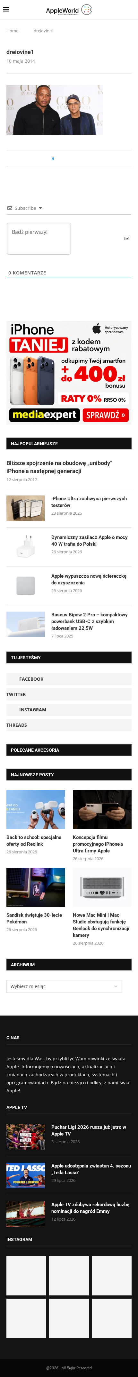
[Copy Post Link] (73, 159)
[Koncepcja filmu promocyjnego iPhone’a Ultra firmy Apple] (102, 809)
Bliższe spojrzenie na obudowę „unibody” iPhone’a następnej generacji (59, 467)
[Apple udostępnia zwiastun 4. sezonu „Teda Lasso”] (25, 1175)
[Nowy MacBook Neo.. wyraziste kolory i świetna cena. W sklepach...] (26, 1318)
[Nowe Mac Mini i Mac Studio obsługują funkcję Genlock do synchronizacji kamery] (102, 887)
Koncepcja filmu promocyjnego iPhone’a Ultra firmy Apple (98, 844)
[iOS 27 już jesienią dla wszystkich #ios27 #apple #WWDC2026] (68, 1275)
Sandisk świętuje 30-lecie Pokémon (34, 918)
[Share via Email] (82, 159)
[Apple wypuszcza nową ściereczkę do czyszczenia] (25, 585)
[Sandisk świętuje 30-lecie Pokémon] (35, 887)
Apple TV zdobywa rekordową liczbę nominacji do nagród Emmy (90, 1208)
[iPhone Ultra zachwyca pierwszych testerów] (25, 508)
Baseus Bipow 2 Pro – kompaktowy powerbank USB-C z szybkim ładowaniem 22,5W (89, 621)
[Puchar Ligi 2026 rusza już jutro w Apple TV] (25, 1137)
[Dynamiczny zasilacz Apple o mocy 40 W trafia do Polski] (25, 547)
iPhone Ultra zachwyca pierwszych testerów (89, 502)
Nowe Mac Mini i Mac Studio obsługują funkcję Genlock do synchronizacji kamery (101, 925)
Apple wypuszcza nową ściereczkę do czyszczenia (88, 579)
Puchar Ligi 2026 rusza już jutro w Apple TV (88, 1130)
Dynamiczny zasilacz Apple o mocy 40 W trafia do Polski (89, 540)
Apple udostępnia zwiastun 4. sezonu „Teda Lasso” (91, 1169)
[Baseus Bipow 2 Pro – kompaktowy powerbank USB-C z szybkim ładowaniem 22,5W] (25, 624)
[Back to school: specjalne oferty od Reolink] (35, 809)
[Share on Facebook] (64, 159)
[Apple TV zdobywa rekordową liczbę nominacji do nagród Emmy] (25, 1214)
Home (12, 31)
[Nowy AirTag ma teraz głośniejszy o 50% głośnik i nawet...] (112, 1318)
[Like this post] (57, 159)
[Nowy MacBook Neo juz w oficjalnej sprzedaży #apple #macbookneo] (112, 1275)
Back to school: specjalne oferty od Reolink (33, 841)
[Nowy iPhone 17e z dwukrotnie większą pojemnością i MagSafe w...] (68, 1318)
